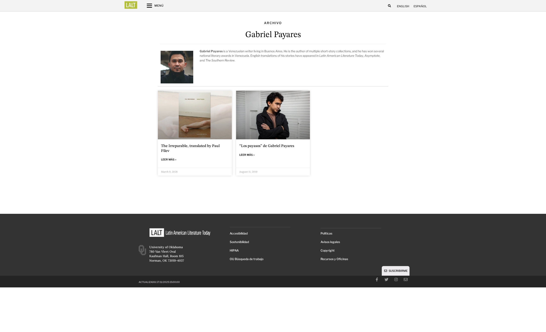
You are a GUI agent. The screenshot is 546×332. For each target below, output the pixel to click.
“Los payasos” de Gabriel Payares (266, 146)
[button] (389, 6)
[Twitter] (386, 279)
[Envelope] (406, 279)
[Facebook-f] (377, 279)
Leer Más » (168, 159)
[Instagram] (396, 279)
